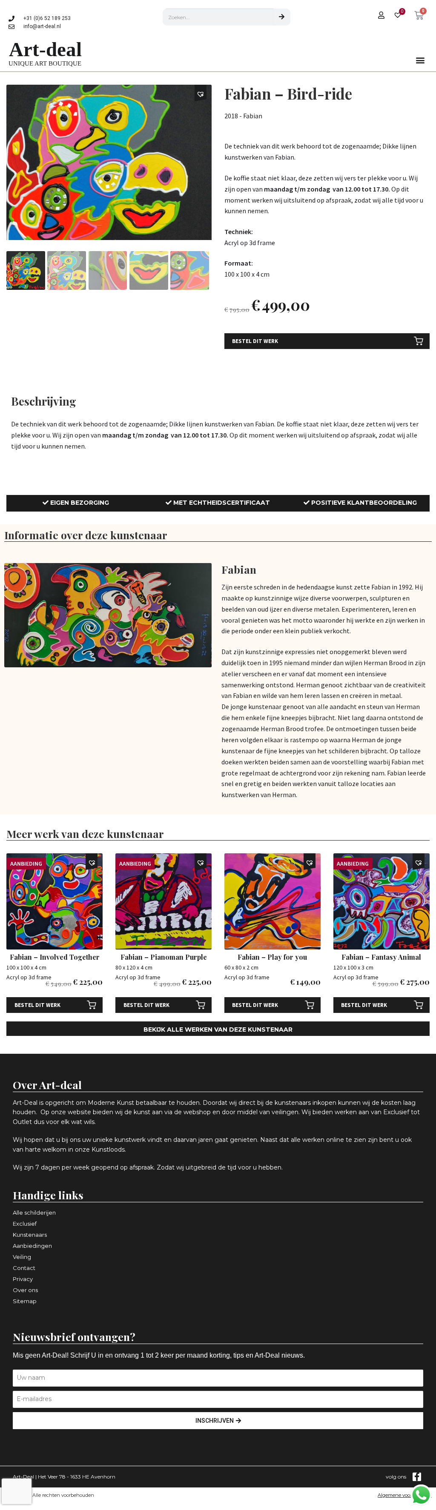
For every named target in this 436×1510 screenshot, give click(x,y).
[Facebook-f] (417, 1477)
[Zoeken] (281, 17)
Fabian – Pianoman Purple (163, 956)
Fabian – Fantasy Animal (381, 956)
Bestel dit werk (255, 341)
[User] (381, 15)
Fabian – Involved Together (55, 956)
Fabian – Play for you (272, 956)
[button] (420, 60)
